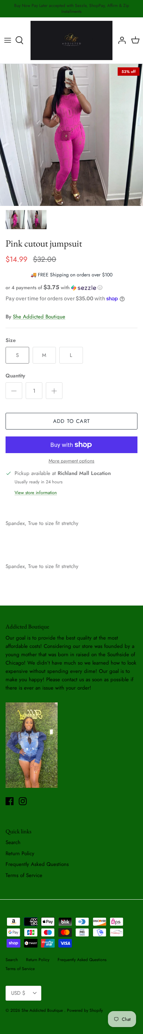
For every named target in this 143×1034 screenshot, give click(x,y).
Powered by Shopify (85, 1010)
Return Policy (20, 853)
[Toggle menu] (7, 40)
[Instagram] (23, 801)
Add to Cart (71, 421)
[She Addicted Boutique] (71, 40)
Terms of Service (24, 875)
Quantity (15, 376)
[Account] (120, 40)
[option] (71, 135)
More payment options (71, 461)
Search (13, 842)
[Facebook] (10, 801)
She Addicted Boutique (39, 316)
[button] (71, 287)
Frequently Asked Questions (37, 864)
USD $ (18, 993)
